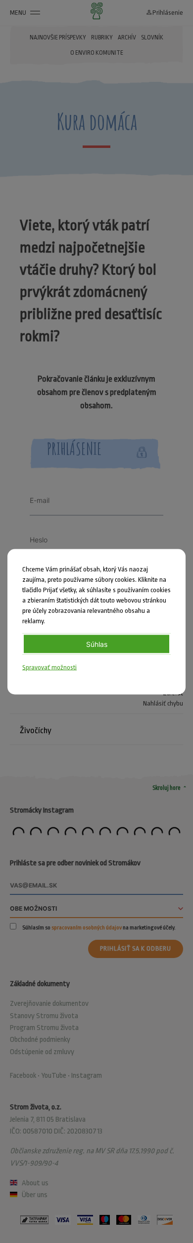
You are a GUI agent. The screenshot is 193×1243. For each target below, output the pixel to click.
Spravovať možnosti (49, 667)
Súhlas (96, 643)
